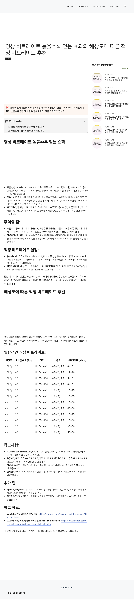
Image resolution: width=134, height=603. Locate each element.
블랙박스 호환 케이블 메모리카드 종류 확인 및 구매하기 (117, 144)
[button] (125, 6)
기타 (8, 59)
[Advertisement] (67, 33)
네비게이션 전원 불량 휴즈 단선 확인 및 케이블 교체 (116, 92)
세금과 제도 (83, 6)
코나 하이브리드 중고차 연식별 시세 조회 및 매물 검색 (117, 79)
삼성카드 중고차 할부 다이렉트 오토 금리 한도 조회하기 (117, 118)
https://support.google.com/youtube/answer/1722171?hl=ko (47, 515)
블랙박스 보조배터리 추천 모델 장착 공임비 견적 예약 (117, 105)
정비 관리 (70, 6)
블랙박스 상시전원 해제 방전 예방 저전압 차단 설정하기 (116, 131)
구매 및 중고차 (99, 6)
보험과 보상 (114, 6)
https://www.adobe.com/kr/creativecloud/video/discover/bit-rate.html (47, 522)
